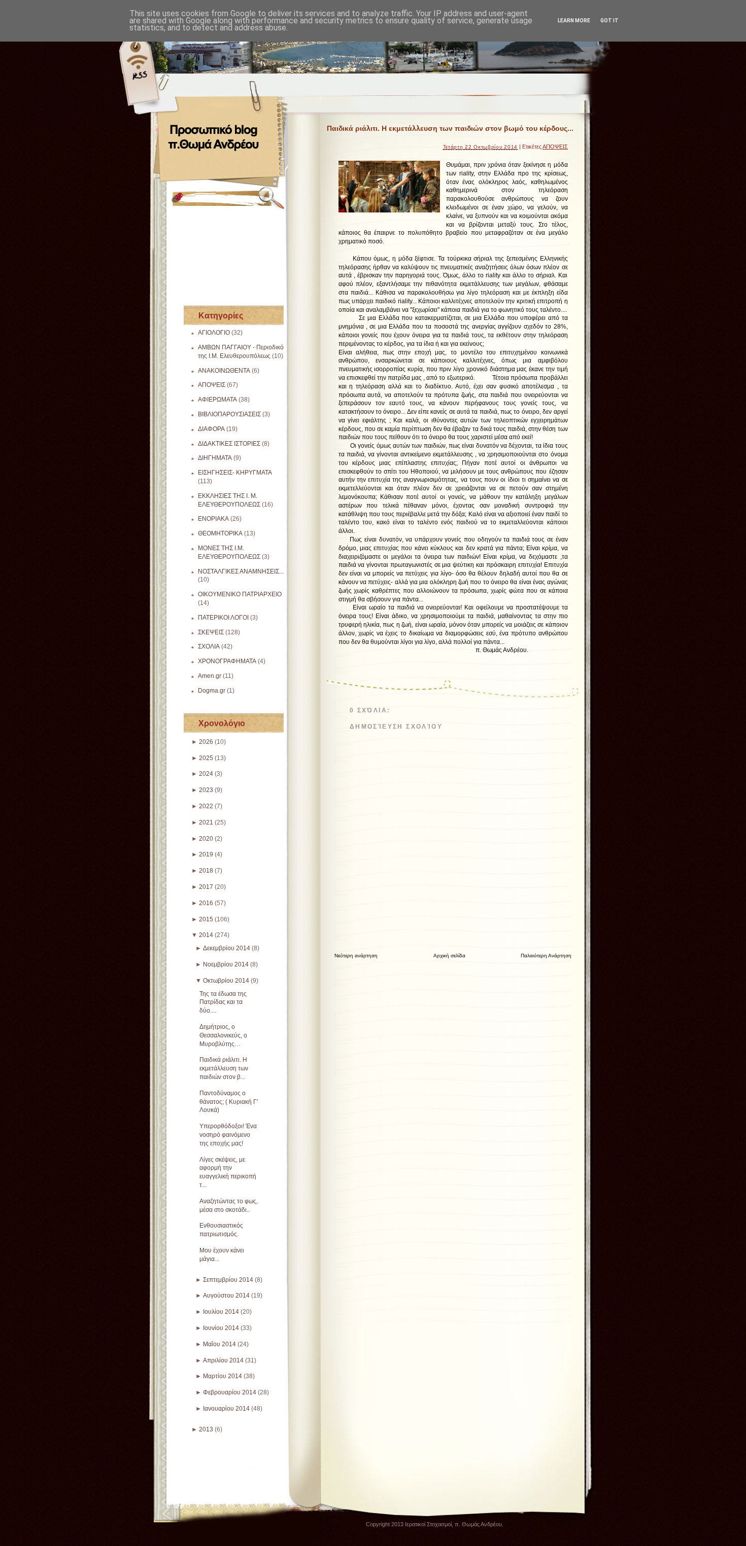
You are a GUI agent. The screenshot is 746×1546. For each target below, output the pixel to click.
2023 (206, 790)
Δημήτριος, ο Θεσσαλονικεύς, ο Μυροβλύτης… (223, 1035)
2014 (206, 935)
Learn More (574, 20)
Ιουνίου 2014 (221, 1328)
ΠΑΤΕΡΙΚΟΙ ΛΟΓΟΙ (223, 617)
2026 (206, 741)
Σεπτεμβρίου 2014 (228, 1279)
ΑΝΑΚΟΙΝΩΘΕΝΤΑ (224, 370)
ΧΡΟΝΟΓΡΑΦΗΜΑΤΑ (227, 661)
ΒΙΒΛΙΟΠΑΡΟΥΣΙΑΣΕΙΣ (229, 414)
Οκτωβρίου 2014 (226, 980)
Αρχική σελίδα (449, 955)
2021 (206, 822)
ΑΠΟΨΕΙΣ (211, 384)
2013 (206, 1429)
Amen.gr (209, 675)
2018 (206, 870)
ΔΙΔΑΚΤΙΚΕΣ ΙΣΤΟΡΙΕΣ (229, 443)
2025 (206, 758)
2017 (206, 886)
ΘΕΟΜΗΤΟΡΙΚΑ (220, 533)
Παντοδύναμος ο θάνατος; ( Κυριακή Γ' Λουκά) (228, 1102)
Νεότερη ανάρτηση (356, 955)
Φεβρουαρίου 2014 (229, 1392)
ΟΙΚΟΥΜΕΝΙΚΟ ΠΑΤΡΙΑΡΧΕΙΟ (240, 594)
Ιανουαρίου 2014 (226, 1408)
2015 (206, 919)
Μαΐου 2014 (219, 1344)
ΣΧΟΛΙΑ (209, 646)
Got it (609, 20)
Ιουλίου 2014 (221, 1311)
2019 (206, 854)
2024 (206, 773)
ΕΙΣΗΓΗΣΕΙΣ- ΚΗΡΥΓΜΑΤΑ (235, 472)
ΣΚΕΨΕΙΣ (211, 632)
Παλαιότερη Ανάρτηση (546, 955)
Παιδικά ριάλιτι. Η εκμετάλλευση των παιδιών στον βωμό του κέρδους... (450, 128)
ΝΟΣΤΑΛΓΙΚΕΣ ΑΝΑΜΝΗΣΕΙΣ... (241, 571)
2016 (206, 903)
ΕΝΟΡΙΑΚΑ (213, 518)
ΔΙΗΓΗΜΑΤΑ (215, 457)
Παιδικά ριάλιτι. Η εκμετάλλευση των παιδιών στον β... (223, 1068)
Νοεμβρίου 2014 (226, 964)
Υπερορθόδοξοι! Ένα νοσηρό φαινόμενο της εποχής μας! (228, 1135)
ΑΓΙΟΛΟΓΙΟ (214, 332)
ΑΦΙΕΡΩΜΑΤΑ (217, 399)
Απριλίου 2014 (223, 1360)
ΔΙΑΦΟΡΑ (211, 429)
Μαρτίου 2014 (222, 1376)
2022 (206, 806)
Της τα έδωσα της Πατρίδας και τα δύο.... (223, 1002)
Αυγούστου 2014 (226, 1295)
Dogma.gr (211, 690)
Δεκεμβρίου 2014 (226, 948)
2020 (206, 838)
